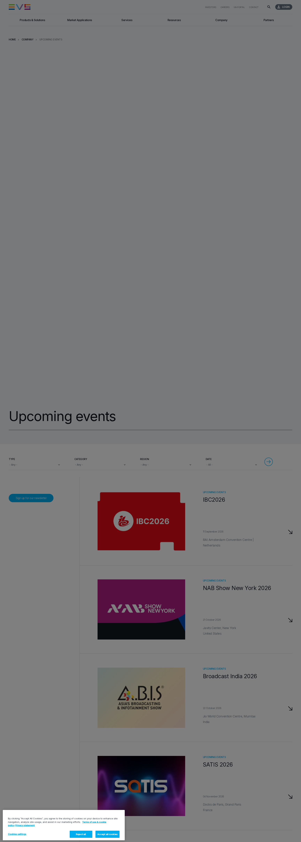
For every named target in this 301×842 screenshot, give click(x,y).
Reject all (81, 834)
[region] (64, 825)
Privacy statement (25, 825)
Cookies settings (17, 833)
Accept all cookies (107, 834)
